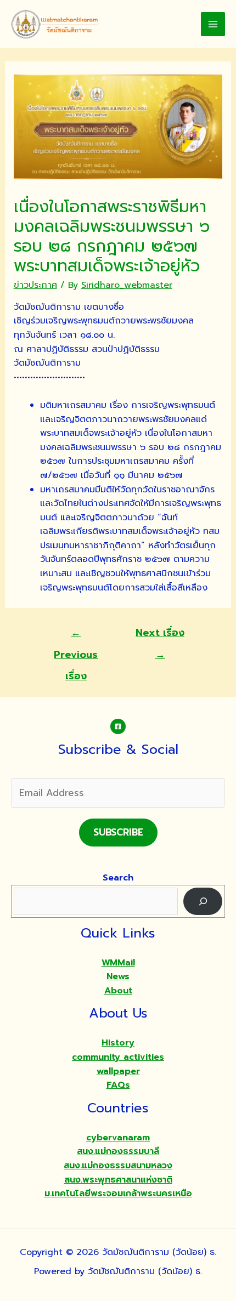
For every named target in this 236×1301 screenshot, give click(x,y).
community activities (118, 1057)
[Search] (202, 901)
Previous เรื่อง (76, 635)
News (118, 976)
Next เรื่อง (160, 635)
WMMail (118, 962)
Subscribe (118, 832)
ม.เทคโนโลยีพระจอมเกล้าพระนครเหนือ (118, 1193)
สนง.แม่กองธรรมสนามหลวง (118, 1165)
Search (118, 877)
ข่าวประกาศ (35, 285)
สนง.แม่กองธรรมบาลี (118, 1151)
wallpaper (118, 1071)
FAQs (118, 1085)
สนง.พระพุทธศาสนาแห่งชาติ (118, 1179)
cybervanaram (118, 1137)
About (118, 990)
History (118, 1042)
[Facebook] (118, 726)
